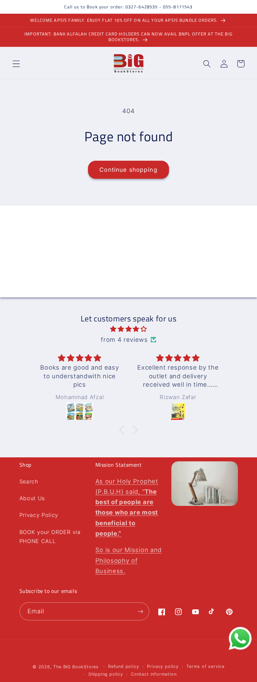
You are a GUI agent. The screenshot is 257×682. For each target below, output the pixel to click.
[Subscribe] (188, 288)
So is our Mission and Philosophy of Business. (128, 560)
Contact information (153, 674)
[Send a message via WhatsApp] (240, 638)
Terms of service (205, 666)
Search (28, 481)
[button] (16, 63)
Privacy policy (163, 666)
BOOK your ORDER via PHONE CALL (50, 536)
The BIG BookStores (76, 666)
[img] (128, 329)
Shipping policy (105, 674)
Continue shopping (128, 169)
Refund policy (123, 666)
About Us (32, 498)
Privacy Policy (39, 515)
